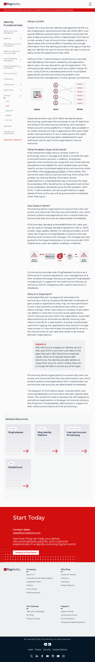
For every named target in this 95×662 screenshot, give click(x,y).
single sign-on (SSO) (54, 171)
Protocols (7, 95)
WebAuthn (9, 111)
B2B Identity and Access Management (12, 45)
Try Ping (30, 615)
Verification (8, 126)
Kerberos (8, 115)
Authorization (9, 90)
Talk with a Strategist (35, 611)
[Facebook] (42, 656)
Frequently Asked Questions (73, 622)
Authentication (9, 84)
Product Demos (33, 619)
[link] (18, 439)
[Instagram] (63, 656)
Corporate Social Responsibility (39, 578)
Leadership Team (33, 582)
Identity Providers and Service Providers (11, 52)
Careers (29, 585)
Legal (30, 649)
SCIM (7, 106)
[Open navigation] (90, 4)
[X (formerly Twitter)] (31, 656)
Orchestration (9, 79)
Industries (65, 582)
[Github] (53, 656)
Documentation (67, 619)
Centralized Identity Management (10, 59)
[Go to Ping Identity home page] (12, 4)
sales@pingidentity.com (27, 532)
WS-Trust (8, 120)
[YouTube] (47, 656)
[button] (20, 39)
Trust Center (31, 589)
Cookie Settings (60, 649)
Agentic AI (7, 38)
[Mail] (58, 656)
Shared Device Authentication (9, 132)
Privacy (38, 649)
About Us (30, 575)
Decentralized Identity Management (11, 67)
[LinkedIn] (37, 656)
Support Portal (67, 611)
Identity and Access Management (10, 32)
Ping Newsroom (33, 593)
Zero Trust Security (10, 73)
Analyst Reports (67, 585)
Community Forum (69, 615)
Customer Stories (68, 575)
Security (47, 649)
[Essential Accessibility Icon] (47, 644)
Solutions (65, 578)
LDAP (7, 101)
